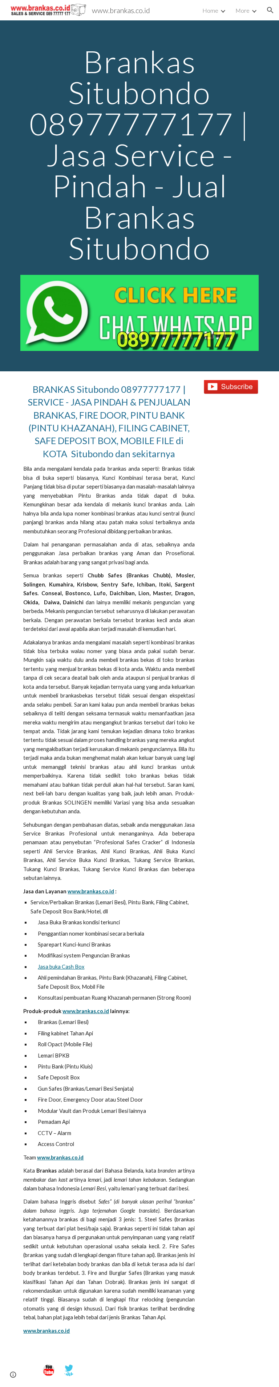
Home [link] (210, 10)
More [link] (242, 10)
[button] (270, 10)
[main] (139, 158)
